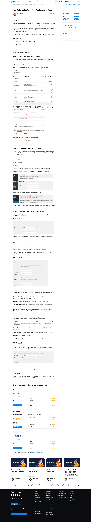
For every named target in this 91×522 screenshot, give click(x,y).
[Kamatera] (66, 16)
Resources (43, 1)
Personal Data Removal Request (39, 509)
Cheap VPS (48, 505)
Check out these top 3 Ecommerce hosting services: (70, 39)
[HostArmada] (17, 415)
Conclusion (65, 35)
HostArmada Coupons (62, 497)
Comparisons (37, 1)
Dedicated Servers (49, 510)
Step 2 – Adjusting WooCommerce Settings (70, 27)
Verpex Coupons (61, 503)
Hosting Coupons (52, 1)
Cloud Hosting (49, 508)
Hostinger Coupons (61, 499)
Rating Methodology (68, 4)
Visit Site (76, 13)
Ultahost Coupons (61, 501)
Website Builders (49, 514)
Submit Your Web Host (39, 501)
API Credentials (65, 33)
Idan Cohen (20, 13)
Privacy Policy (37, 511)
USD (78, 1)
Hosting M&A (18, 513)
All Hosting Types (49, 493)
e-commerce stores (18, 25)
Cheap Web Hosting (50, 501)
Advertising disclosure (76, 4)
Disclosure (36, 505)
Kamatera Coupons (61, 495)
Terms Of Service (38, 513)
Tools (71, 497)
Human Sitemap (37, 497)
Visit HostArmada (17, 426)
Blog (71, 495)
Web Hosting (48, 495)
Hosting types (24, 1)
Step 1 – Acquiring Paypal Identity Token (70, 25)
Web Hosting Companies (74, 504)
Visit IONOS (17, 448)
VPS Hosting (48, 503)
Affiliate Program (38, 499)
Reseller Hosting (49, 512)
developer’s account (33, 293)
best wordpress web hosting (37, 452)
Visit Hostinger (17, 405)
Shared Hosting (49, 499)
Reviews (30, 1)
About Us (36, 493)
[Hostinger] (17, 393)
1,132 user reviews (17, 419)
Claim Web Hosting (38, 503)
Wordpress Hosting (50, 497)
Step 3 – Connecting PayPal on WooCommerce (69, 31)
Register (14, 504)
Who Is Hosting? (73, 502)
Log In (23, 504)
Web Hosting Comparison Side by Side (74, 500)
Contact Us (37, 495)
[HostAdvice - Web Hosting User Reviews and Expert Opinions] (15, 2)
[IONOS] (17, 436)
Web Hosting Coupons (62, 493)
